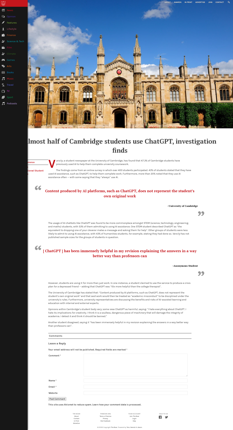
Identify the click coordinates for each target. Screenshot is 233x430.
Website (53, 393)
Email (52, 386)
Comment (55, 355)
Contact (219, 2)
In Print (188, 2)
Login (134, 418)
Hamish (133, 427)
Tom (128, 427)
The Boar (114, 427)
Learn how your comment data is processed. (116, 404)
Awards (177, 2)
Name (52, 380)
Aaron (140, 427)
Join (210, 2)
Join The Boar (134, 416)
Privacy (105, 418)
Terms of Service (105, 416)
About (168, 2)
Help (134, 421)
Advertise (200, 2)
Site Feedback (105, 421)
